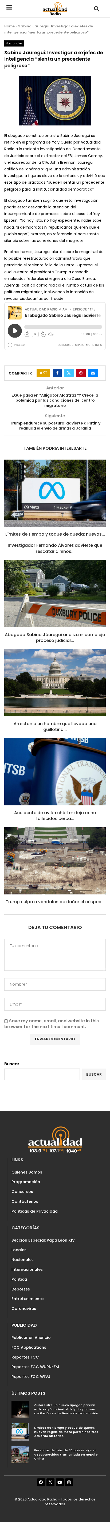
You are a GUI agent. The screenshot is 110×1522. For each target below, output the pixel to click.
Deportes (20, 1289)
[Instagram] (69, 1482)
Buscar (11, 1064)
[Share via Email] (93, 373)
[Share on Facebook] (57, 373)
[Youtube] (60, 1482)
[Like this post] (45, 373)
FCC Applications (28, 1347)
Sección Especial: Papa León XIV (43, 1240)
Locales (18, 1249)
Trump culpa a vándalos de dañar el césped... (55, 902)
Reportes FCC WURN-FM (35, 1366)
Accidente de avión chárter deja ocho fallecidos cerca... (55, 816)
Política (19, 1279)
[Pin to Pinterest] (81, 373)
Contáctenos (24, 1201)
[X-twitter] (50, 1482)
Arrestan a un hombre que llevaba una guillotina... (55, 727)
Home (9, 26)
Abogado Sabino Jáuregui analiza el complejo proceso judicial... (55, 638)
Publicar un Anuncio (31, 1337)
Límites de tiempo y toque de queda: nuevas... (55, 534)
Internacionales (27, 1269)
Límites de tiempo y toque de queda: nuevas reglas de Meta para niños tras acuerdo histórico (66, 1432)
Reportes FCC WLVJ (30, 1376)
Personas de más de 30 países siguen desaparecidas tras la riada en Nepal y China (66, 1454)
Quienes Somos (26, 1172)
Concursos (22, 1191)
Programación (25, 1181)
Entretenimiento (27, 1298)
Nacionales (22, 1259)
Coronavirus (23, 1308)
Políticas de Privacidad (34, 1211)
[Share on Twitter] (69, 373)
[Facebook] (41, 1482)
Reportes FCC (25, 1357)
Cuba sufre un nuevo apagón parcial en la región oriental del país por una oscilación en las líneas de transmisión (66, 1409)
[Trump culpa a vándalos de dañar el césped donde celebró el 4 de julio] (55, 860)
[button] (96, 8)
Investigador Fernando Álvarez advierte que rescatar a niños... (55, 548)
